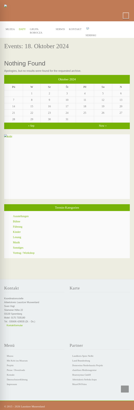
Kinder (17, 231)
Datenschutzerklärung (17, 379)
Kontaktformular (14, 325)
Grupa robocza (36, 30)
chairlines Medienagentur (84, 370)
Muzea (10, 29)
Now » (103, 125)
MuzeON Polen (79, 384)
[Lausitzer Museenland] (5, 5)
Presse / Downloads (16, 370)
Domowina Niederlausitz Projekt (87, 365)
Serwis (60, 29)
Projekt (10, 365)
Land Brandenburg (81, 360)
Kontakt (74, 29)
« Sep (31, 125)
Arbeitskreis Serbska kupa (84, 379)
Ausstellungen (21, 216)
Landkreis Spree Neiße (83, 356)
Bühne (16, 221)
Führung (17, 226)
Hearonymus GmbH (81, 374)
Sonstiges (18, 247)
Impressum (12, 384)
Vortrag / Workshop (24, 252)
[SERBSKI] (92, 29)
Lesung (17, 237)
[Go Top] (125, 389)
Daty (22, 29)
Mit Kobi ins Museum (17, 360)
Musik (16, 242)
